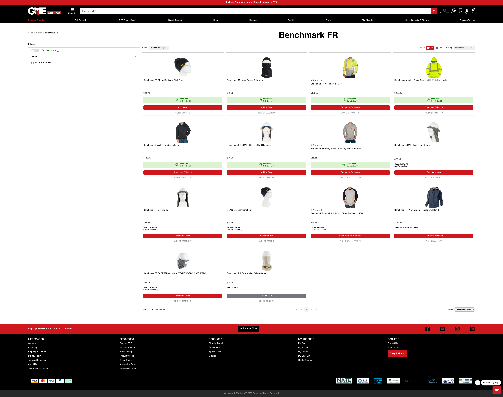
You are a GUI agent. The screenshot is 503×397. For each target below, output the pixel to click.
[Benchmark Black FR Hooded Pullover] (183, 131)
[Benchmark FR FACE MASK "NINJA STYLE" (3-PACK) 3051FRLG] (183, 260)
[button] (58, 50)
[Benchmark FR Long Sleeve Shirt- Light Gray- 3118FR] (350, 131)
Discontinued (266, 296)
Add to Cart (183, 107)
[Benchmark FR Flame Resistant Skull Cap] (183, 67)
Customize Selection (350, 107)
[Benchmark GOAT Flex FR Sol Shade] (434, 131)
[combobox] (258, 11)
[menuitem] (444, 13)
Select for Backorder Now (350, 236)
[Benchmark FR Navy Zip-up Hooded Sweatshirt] (434, 196)
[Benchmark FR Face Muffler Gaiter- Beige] (266, 260)
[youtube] (442, 328)
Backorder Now (434, 172)
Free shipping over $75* (265, 2)
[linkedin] (472, 328)
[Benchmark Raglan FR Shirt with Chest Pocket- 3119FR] (350, 196)
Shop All (72, 11)
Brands (39, 33)
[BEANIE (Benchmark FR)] (266, 196)
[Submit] (434, 11)
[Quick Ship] (35, 50)
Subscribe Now (248, 328)
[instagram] (457, 328)
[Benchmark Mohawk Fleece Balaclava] (266, 67)
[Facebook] (427, 328)
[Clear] (428, 11)
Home (30, 33)
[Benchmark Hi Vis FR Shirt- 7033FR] (350, 67)
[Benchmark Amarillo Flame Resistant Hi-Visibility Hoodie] (434, 67)
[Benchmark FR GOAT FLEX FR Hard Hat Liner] (266, 131)
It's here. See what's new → (239, 2)
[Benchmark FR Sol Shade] (183, 196)
